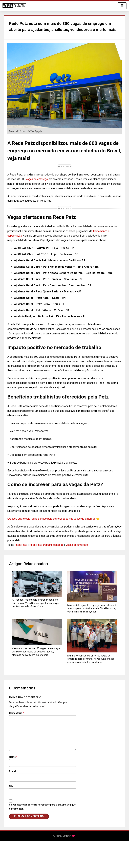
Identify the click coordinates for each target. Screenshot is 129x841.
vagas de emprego (37, 179)
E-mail (13, 771)
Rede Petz (20, 544)
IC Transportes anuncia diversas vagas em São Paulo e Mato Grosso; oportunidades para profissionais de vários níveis (36, 603)
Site (11, 786)
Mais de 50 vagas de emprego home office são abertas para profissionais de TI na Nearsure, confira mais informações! (92, 608)
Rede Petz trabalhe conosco (46, 544)
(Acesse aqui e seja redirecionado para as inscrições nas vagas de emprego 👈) (53, 518)
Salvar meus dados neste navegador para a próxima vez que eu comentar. (42, 806)
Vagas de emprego (77, 544)
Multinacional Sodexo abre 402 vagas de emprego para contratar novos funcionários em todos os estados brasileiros (91, 658)
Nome (13, 757)
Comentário (16, 713)
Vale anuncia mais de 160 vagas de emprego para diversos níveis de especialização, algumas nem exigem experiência (36, 651)
